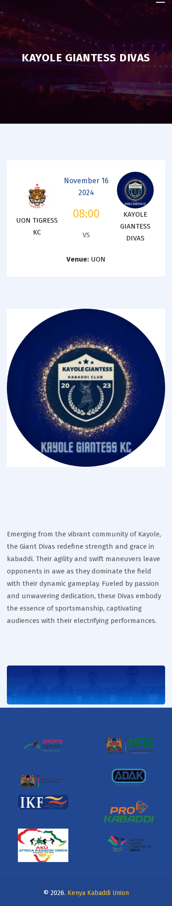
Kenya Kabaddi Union (98, 893)
